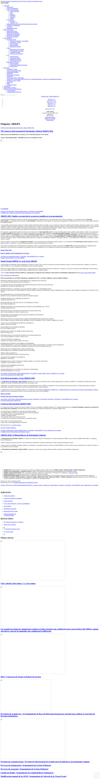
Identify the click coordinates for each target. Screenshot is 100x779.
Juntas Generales (14, 45)
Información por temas (15, 59)
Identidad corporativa (12, 28)
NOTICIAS (7, 68)
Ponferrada (12, 15)
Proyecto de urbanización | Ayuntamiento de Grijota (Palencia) (26, 765)
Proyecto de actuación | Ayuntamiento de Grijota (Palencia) (24, 769)
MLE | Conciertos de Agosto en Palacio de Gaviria (21, 677)
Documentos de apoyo (15, 60)
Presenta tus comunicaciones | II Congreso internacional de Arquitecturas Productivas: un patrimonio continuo (45, 762)
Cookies (53, 117)
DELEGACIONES (9, 29)
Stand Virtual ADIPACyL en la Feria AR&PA (19, 261)
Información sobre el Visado (17, 49)
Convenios (9, 27)
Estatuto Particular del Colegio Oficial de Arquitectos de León (22, 24)
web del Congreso (16, 425)
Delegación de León (12, 31)
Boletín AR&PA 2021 (6, 250)
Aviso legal (48, 117)
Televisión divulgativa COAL (12, 529)
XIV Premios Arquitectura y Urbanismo (13, 522)
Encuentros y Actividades (28, 211)
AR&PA (41, 211)
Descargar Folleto (73, 472)
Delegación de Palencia (12, 32)
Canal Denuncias (11, 90)
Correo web (44, 96)
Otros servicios (13, 66)
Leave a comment (39, 256)
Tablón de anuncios (11, 84)
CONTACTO (7, 86)
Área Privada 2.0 (54, 96)
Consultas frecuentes (15, 52)
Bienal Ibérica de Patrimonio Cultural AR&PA (14, 381)
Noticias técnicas (14, 56)
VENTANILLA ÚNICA (10, 87)
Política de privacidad (50, 118)
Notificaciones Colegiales (13, 75)
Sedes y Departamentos (12, 10)
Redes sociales (50, 120)
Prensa (8, 83)
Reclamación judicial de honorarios (18, 65)
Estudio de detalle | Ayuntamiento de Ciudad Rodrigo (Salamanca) (27, 773)
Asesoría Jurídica (14, 63)
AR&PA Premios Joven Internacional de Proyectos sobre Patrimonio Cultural (78, 389)
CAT (8, 55)
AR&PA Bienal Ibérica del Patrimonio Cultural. (26, 482)
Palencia (12, 14)
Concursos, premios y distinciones (34, 78)
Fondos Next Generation (10, 524)
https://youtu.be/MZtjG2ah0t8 (88, 272)
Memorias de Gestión (15, 46)
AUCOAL (12, 21)
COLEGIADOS (8, 38)
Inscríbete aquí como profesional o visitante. (12, 396)
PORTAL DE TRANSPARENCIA (12, 89)
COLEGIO (6, 5)
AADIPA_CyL (14, 22)
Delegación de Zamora (12, 36)
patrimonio (49, 430)
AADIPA (43, 373)
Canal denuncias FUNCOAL (14, 92)
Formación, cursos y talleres (14, 81)
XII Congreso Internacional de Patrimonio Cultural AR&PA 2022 (27, 131)
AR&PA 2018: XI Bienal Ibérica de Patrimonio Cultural (23, 435)
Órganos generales (14, 11)
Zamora (12, 18)
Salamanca (12, 17)
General (37, 211)
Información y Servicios (13, 62)
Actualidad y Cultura (14, 70)
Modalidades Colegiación (10, 508)
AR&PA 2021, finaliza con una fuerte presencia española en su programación (31, 216)
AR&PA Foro (54, 389)
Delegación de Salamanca (13, 35)
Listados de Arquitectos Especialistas (13, 498)
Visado (8, 48)
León (11, 12)
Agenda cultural (9, 531)
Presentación (10, 7)
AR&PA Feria (47, 389)
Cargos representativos (12, 8)
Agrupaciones (10, 19)
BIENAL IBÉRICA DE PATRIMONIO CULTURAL (15, 253)
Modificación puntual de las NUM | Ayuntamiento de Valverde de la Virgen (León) (33, 776)
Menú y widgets (4, 2)
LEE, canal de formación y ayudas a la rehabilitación (17, 503)
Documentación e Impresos (16, 51)
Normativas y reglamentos (13, 25)
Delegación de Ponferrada (13, 34)
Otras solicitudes (14, 43)
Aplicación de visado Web (16, 53)
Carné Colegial (7, 506)
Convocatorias (43, 399)
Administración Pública (12, 72)
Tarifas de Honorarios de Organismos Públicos (10, 514)
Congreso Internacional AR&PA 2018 (16, 404)
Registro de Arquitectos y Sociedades (19, 41)
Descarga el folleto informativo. (8, 427)
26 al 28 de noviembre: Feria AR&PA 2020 (18, 378)
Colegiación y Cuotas (15, 42)
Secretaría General (11, 39)
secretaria (19, 211)
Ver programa (4, 208)
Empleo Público (54, 485)
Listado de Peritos (8, 501)
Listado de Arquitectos (9, 495)
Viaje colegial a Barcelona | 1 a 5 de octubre (18, 583)
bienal (44, 430)
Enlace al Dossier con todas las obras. (10, 275)
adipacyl (49, 373)
